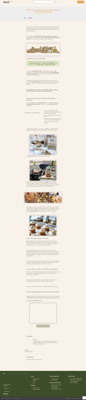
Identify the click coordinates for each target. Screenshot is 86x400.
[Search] (54, 2)
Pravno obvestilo (81, 398)
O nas (34, 381)
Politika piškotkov (75, 398)
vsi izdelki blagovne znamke (43, 326)
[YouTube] (7, 393)
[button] (80, 2)
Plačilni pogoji (54, 386)
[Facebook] (24, 18)
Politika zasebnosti (69, 398)
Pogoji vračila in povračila (56, 389)
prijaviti (40, 359)
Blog (34, 382)
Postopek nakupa (55, 378)
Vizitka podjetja (36, 378)
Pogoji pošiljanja (55, 387)
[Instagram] (5, 393)
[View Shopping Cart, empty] (84, 5)
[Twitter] (27, 18)
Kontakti (34, 380)
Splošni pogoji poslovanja (56, 384)
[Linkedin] (31, 18)
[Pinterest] (29, 18)
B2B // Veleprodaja (73, 382)
